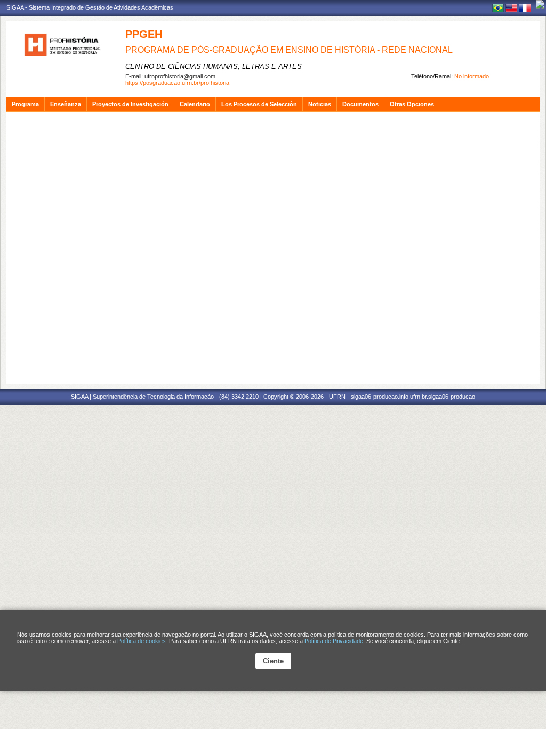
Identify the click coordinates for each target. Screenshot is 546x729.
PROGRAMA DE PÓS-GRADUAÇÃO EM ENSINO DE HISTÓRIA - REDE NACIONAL (289, 49)
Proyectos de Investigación (130, 104)
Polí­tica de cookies (141, 641)
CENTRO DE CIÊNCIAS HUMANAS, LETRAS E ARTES (213, 66)
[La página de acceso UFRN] (540, 4)
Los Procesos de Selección (259, 104)
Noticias (319, 104)
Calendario (195, 104)
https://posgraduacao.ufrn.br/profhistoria (177, 83)
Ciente (273, 661)
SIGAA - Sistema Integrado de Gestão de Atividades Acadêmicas (89, 7)
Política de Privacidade (333, 641)
